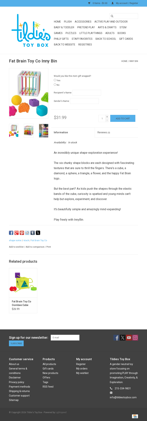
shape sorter (15, 240)
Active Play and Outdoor (111, 21)
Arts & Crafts (107, 27)
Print (48, 247)
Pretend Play (86, 27)
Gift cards (126, 38)
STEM (123, 27)
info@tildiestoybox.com (123, 397)
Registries (85, 44)
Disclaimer (15, 377)
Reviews (104, 132)
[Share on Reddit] (27, 233)
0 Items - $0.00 (100, 3)
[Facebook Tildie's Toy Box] (116, 337)
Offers (46, 377)
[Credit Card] (134, 416)
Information (61, 132)
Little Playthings (90, 33)
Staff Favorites (82, 38)
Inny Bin (133, 61)
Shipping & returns (19, 391)
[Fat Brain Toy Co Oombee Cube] (23, 283)
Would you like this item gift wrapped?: (72, 76)
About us (14, 364)
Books (122, 33)
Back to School (106, 38)
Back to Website (64, 44)
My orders (81, 368)
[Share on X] (38, 233)
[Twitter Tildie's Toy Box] (122, 337)
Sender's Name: (62, 101)
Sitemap (14, 400)
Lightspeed (61, 412)
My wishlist (82, 373)
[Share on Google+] (16, 233)
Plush (68, 21)
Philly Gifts (61, 38)
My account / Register (126, 3)
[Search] (112, 16)
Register (81, 364)
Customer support (19, 395)
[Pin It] (22, 233)
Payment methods (19, 386)
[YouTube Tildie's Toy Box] (129, 337)
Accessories (83, 21)
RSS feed (48, 386)
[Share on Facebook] (11, 233)
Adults (110, 33)
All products (49, 364)
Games (58, 33)
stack (26, 240)
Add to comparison (35, 247)
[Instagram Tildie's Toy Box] (135, 337)
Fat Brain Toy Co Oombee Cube (21, 303)
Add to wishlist (16, 247)
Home (57, 21)
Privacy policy (16, 382)
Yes (58, 80)
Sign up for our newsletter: (28, 337)
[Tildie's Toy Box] (31, 30)
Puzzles (71, 33)
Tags (45, 382)
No (58, 85)
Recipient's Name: (63, 92)
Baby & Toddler (64, 27)
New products (50, 373)
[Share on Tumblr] (32, 233)
